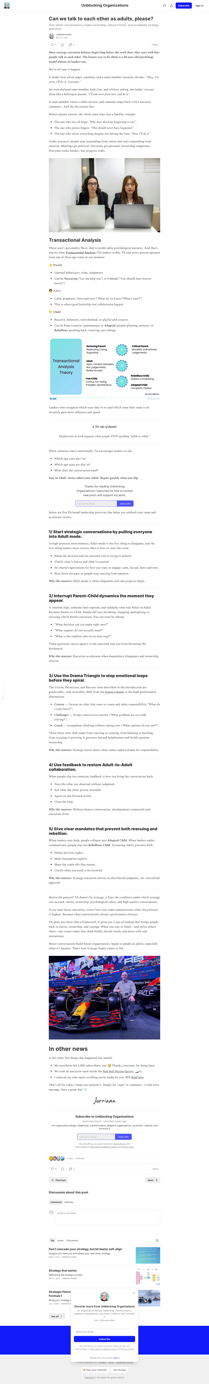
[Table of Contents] (3, 692)
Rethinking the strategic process (65, 1274)
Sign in (199, 5)
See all (55, 1316)
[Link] (44, 240)
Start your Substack (96, 1369)
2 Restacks (80, 1158)
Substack (89, 1377)
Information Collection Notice (103, 1349)
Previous (60, 1180)
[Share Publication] (171, 5)
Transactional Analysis (80, 252)
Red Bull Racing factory (118, 1071)
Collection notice (124, 1362)
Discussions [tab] (72, 1240)
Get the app (119, 1369)
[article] (104, 1255)
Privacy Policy (127, 1349)
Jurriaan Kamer (63, 35)
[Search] (165, 5)
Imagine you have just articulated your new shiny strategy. (79, 1253)
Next (150, 1180)
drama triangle (114, 692)
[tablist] (62, 1202)
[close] (133, 1293)
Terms (111, 1362)
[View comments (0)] (63, 45)
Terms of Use (119, 1346)
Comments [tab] (56, 1202)
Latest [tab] (60, 1240)
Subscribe (183, 5)
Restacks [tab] (69, 1202)
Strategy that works (63, 1270)
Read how (137, 1077)
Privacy (102, 1362)
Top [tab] (52, 1240)
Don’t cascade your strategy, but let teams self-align (85, 1249)
